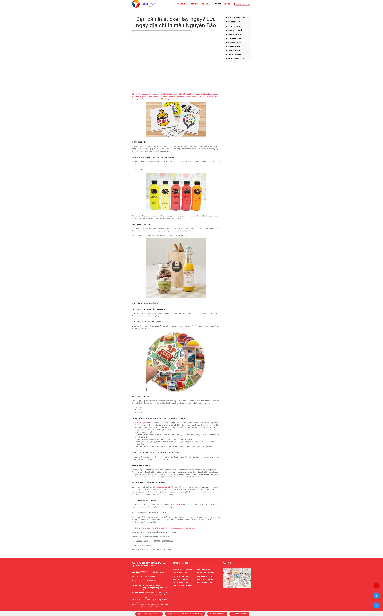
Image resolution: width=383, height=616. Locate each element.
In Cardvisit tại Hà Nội (234, 34)
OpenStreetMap (246, 587)
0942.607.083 (240, 614)
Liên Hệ (227, 4)
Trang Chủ (182, 4)
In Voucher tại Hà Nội (233, 46)
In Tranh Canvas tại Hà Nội (235, 18)
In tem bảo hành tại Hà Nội (235, 59)
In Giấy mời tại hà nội (233, 42)
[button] (237, 576)
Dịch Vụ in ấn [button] (206, 4)
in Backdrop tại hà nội (234, 30)
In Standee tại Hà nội (233, 22)
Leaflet (238, 587)
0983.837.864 (218, 614)
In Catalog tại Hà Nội (233, 38)
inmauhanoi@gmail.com (150, 614)
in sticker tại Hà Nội (233, 55)
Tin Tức (218, 4)
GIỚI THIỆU (194, 4)
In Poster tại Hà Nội (233, 26)
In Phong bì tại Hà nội (233, 50)
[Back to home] (144, 4)
